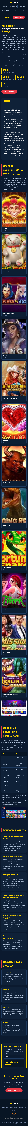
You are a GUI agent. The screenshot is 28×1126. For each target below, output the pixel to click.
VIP (12, 10)
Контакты (5, 6)
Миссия (7, 101)
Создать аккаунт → (14, 1090)
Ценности (15, 101)
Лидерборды (5, 10)
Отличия (7, 104)
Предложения (13, 6)
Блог (23, 10)
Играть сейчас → (9, 91)
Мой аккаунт (7, 17)
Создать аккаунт (19, 17)
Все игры (17, 10)
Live (14, 13)
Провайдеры (22, 6)
